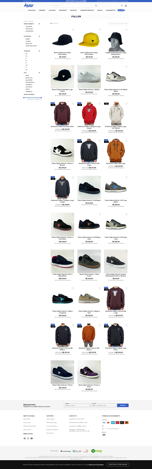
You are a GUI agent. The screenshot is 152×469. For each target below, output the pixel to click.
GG (26, 65)
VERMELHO (29, 91)
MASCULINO (32, 10)
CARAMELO (29, 84)
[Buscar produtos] (96, 5)
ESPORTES (73, 10)
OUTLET (121, 10)
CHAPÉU (28, 41)
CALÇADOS (52, 10)
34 (26, 69)
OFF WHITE (29, 87)
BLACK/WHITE (30, 82)
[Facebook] (24, 439)
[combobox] (75, 5)
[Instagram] (28, 439)
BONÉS (28, 39)
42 (26, 56)
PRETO (28, 89)
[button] (32, 23)
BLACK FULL (29, 77)
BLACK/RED (29, 80)
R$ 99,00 (30, 99)
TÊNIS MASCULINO (31, 46)
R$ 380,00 (37, 99)
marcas (99, 10)
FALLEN (31, 21)
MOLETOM (29, 43)
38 (26, 53)
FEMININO (42, 10)
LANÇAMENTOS (110, 10)
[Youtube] (32, 438)
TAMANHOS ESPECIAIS (87, 10)
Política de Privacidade (96, 464)
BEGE (27, 75)
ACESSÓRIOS (63, 10)
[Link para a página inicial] (26, 21)
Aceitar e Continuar (118, 464)
